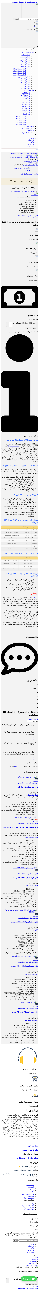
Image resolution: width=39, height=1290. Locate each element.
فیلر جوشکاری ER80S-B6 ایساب (24, 966)
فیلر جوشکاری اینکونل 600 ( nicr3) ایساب (24, 157)
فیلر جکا (27, 112)
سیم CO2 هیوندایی (16, 153)
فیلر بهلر (27, 100)
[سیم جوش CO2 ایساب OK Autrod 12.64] (21, 817)
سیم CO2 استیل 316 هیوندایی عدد (24, 323)
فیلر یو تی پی (25, 108)
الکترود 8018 (25, 82)
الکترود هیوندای (24, 60)
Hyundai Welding (14, 446)
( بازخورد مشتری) (23, 197)
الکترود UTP (25, 64)
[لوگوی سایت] (30, 17)
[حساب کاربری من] (36, 151)
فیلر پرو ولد (26, 102)
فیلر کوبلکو (26, 106)
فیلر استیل (26, 114)
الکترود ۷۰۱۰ (25, 86)
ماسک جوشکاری (24, 133)
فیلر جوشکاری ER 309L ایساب (25, 877)
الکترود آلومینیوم (24, 77)
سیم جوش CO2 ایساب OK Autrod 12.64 (20, 827)
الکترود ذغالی (25, 55)
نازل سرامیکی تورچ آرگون (27, 787)
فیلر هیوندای (25, 104)
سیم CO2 (35, 597)
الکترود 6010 (25, 78)
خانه (36, 153)
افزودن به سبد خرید (31, 328)
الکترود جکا (26, 62)
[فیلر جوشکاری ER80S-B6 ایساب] (24, 956)
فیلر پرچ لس (25, 95)
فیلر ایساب (26, 98)
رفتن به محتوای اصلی (19, 2)
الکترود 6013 (25, 88)
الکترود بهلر (26, 59)
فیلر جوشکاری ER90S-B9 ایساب (24, 922)
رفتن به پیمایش (32, 2)
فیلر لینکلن (26, 110)
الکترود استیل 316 (19, 75)
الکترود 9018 (25, 80)
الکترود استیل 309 (19, 71)
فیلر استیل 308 (20, 116)
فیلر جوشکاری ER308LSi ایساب (24, 1012)
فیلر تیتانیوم (26, 96)
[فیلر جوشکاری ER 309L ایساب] (25, 867)
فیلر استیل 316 (20, 122)
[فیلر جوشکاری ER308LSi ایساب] (28, 1002)
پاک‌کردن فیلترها (32, 719)
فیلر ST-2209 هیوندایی (30, 165)
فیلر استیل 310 (20, 120)
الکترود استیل (25, 66)
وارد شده (17, 766)
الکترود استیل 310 (19, 73)
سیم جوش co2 (28, 153)
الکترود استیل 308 (19, 69)
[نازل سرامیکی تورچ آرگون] (26, 777)
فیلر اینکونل (26, 93)
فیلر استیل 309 (20, 118)
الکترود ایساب (25, 57)
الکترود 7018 (25, 84)
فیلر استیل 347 (20, 124)
